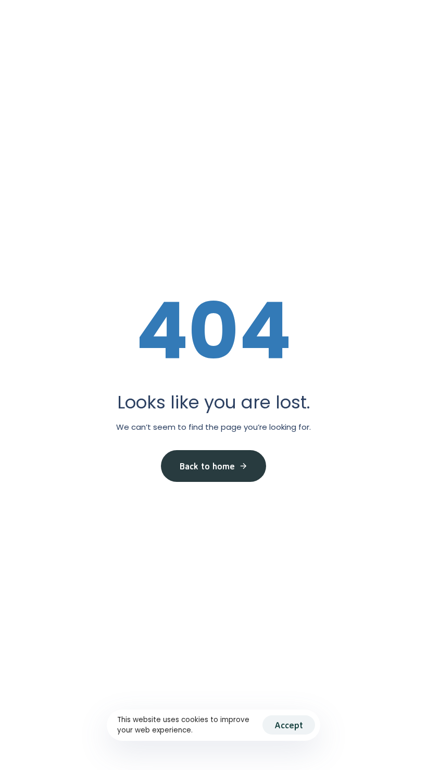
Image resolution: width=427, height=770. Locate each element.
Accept (288, 724)
